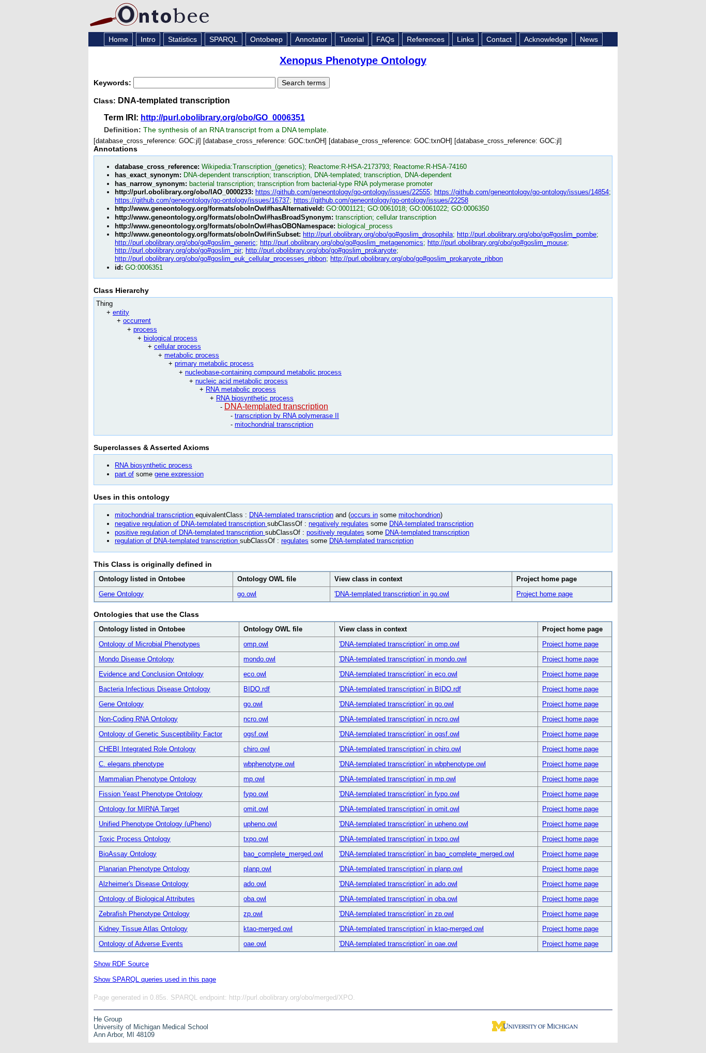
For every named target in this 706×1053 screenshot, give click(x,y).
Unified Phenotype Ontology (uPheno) (155, 824)
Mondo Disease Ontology (136, 659)
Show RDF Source (121, 964)
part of (124, 474)
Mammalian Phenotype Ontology (147, 779)
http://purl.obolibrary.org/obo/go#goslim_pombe (526, 234)
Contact (499, 39)
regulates (295, 541)
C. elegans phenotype (131, 764)
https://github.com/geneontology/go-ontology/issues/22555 (342, 192)
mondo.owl (259, 659)
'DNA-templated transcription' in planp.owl (401, 869)
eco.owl (254, 674)
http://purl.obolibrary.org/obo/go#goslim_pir (178, 250)
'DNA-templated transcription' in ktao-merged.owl (411, 929)
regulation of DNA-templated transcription (177, 541)
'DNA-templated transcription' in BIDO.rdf (400, 689)
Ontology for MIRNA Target (139, 809)
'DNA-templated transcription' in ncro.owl (399, 719)
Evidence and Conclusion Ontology (151, 674)
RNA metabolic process (241, 389)
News (589, 39)
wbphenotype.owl (269, 764)
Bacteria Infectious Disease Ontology (154, 689)
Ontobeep (266, 39)
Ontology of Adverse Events (141, 944)
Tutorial (352, 39)
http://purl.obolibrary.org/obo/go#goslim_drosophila (378, 234)
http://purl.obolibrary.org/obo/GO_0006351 (223, 117)
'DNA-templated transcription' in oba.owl (398, 899)
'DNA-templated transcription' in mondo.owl (403, 659)
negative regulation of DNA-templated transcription (191, 524)
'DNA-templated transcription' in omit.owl (399, 809)
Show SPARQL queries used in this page (155, 979)
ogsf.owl (255, 734)
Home (118, 39)
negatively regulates (339, 524)
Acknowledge (545, 39)
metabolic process (191, 355)
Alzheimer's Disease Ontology (144, 884)
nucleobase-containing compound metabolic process (263, 372)
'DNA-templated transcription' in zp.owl (396, 914)
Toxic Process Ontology (135, 839)
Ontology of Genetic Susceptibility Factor (160, 734)
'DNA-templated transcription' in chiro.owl (400, 749)
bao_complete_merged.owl (283, 854)
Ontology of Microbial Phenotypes (149, 644)
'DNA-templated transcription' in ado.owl (398, 884)
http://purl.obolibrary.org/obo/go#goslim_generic (185, 242)
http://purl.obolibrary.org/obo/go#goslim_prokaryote (320, 250)
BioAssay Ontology (128, 854)
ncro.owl (255, 719)
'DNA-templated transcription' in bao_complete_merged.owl (426, 854)
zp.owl (253, 914)
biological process (170, 338)
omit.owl (255, 809)
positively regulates (335, 532)
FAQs (385, 39)
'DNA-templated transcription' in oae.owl (398, 944)
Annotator (311, 39)
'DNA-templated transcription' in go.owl (391, 594)
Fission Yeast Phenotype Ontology (151, 794)
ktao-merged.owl (268, 929)
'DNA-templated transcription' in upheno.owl (403, 824)
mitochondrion (419, 515)
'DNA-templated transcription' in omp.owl (399, 644)
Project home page (544, 594)
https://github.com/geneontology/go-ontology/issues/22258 (381, 200)
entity (121, 312)
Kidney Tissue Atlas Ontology (143, 929)
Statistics (182, 39)
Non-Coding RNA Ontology (138, 719)
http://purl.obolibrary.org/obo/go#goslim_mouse (497, 242)
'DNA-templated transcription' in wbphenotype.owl (412, 764)
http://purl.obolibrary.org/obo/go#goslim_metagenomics (341, 242)
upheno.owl (260, 824)
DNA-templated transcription (276, 406)
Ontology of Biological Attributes (147, 899)
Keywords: (113, 83)
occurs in (364, 515)
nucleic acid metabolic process (241, 381)
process (145, 329)
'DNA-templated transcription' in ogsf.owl (399, 734)
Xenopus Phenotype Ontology (353, 60)
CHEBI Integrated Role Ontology (147, 749)
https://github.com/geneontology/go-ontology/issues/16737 (202, 200)
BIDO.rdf (256, 689)
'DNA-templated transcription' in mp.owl (397, 779)
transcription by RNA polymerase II (287, 416)
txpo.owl (255, 839)
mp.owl (254, 779)
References (425, 39)
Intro (148, 39)
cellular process (177, 346)
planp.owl (257, 869)
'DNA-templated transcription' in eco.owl (398, 674)
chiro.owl (256, 749)
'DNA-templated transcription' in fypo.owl (399, 794)
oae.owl (254, 944)
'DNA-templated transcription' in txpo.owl (399, 839)
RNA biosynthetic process (255, 398)
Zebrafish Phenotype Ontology (144, 914)
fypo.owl (255, 794)
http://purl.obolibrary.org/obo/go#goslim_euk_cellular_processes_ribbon (220, 258)
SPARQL (223, 39)
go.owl (246, 594)
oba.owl (254, 899)
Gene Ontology (121, 594)
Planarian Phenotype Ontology (144, 869)
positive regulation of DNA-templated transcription (190, 532)
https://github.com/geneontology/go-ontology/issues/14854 (521, 192)
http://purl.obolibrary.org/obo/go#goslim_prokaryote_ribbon (416, 258)
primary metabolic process (214, 363)
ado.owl (254, 884)
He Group (108, 1019)
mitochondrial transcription (274, 424)
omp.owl (255, 644)
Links (465, 39)
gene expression (179, 474)
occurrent (137, 320)
